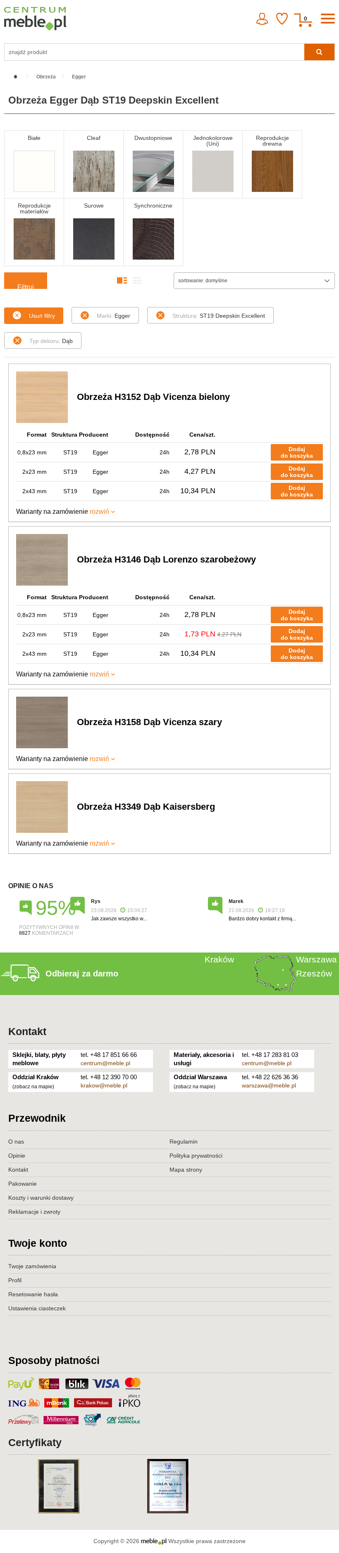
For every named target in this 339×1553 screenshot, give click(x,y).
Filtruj (25, 286)
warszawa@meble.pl (269, 1085)
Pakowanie (22, 1183)
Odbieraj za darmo (81, 973)
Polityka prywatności (196, 1155)
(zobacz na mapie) (33, 1087)
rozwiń (99, 511)
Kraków (219, 959)
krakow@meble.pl (104, 1085)
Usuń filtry (42, 315)
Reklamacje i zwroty (34, 1211)
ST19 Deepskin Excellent (218, 315)
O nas (16, 1141)
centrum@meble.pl (105, 1063)
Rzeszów (314, 973)
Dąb (51, 341)
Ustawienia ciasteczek (37, 1308)
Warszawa (316, 959)
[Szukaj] (319, 52)
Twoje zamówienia (32, 1266)
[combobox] (254, 280)
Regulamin (184, 1141)
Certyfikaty (35, 1442)
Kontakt (27, 1031)
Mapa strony (186, 1169)
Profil (14, 1280)
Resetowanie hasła (33, 1294)
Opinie (16, 1155)
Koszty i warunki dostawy (41, 1197)
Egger (113, 315)
